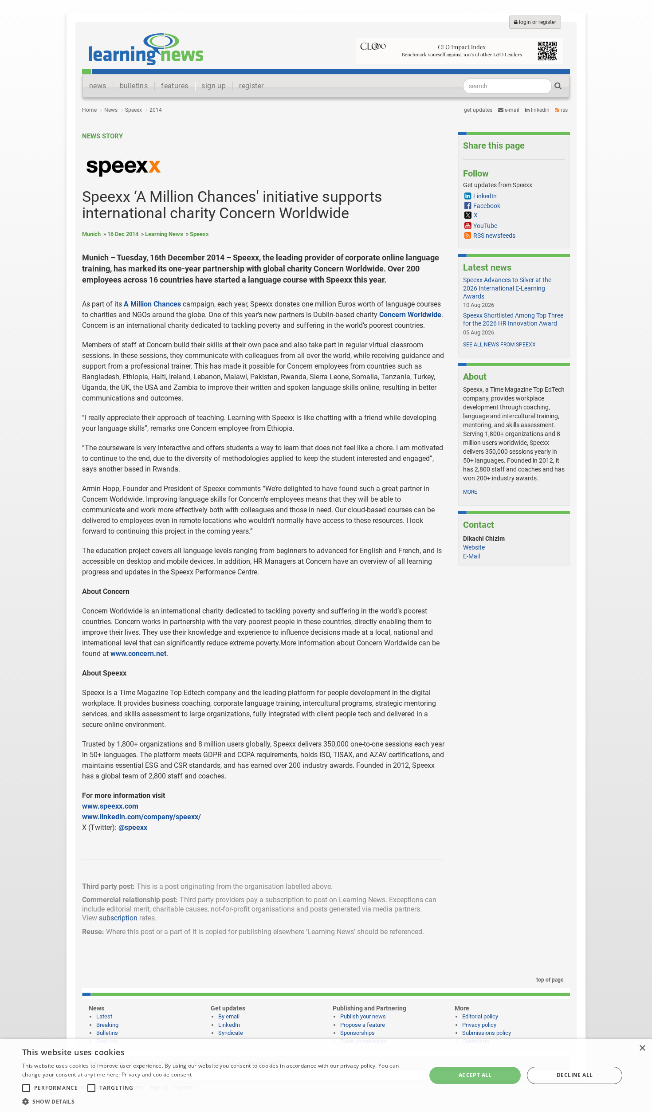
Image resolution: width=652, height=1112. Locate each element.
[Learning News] (146, 48)
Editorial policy (480, 1016)
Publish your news (363, 1016)
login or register (537, 22)
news (97, 86)
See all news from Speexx (499, 345)
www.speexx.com (110, 806)
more (470, 492)
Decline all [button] (575, 1075)
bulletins (134, 86)
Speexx (133, 110)
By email (229, 1016)
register (251, 86)
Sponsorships (357, 1032)
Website (474, 547)
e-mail (511, 110)
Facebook (486, 205)
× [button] (642, 1048)
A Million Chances (152, 304)
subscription (118, 918)
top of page (549, 980)
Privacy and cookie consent (157, 1074)
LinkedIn (540, 110)
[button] (218, 1101)
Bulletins (107, 1032)
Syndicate (230, 1032)
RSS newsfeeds (494, 235)
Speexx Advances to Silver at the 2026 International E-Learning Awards (507, 287)
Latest (104, 1016)
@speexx (132, 827)
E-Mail (471, 556)
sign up (213, 86)
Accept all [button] (475, 1075)
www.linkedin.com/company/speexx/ (141, 817)
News (111, 110)
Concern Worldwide (410, 314)
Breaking (107, 1025)
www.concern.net (138, 653)
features (174, 86)
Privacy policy (479, 1025)
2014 (155, 110)
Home (89, 110)
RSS (563, 110)
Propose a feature (362, 1025)
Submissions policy (486, 1032)
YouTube (485, 225)
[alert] (326, 1075)
